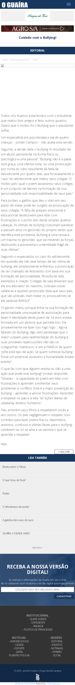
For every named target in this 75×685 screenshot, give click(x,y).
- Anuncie (37, 626)
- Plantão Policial (19, 655)
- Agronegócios (19, 641)
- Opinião (56, 651)
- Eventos (56, 644)
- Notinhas (56, 648)
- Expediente (37, 622)
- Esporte (19, 648)
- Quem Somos (37, 619)
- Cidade (19, 644)
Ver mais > (37, 547)
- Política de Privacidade (37, 629)
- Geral (18, 651)
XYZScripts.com (53, 683)
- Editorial (56, 641)
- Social (56, 655)
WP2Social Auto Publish (25, 683)
